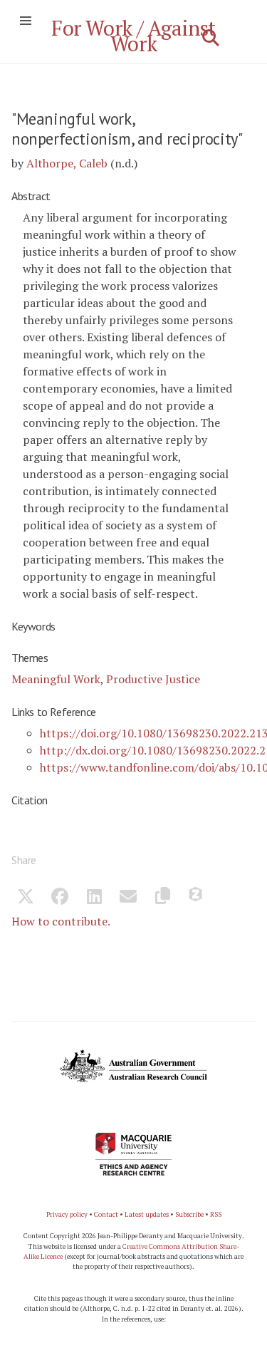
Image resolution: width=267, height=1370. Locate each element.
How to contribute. (60, 921)
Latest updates (147, 1214)
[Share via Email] (128, 898)
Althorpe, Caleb (67, 163)
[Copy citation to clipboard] (162, 898)
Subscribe (189, 1214)
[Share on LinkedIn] (94, 898)
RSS (215, 1214)
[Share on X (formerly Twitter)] (25, 898)
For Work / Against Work (133, 35)
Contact (106, 1214)
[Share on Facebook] (60, 898)
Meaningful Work (55, 679)
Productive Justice (153, 679)
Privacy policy (67, 1214)
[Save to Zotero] (196, 898)
